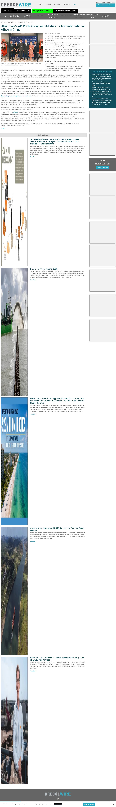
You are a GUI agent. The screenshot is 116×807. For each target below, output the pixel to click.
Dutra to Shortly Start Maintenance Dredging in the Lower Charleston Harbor (101, 83)
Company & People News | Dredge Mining (14, 16)
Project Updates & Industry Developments (53, 16)
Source (3, 128)
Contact (48, 4)
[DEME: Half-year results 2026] (14, 332)
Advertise (57, 4)
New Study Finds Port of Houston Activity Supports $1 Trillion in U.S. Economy (101, 104)
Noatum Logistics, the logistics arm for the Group (16, 96)
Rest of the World (23, 11)
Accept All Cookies (89, 804)
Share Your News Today (105, 5)
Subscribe (67, 4)
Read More (33, 157)
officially (15, 112)
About (40, 4)
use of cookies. (58, 804)
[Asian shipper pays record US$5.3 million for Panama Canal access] (14, 591)
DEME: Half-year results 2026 (43, 269)
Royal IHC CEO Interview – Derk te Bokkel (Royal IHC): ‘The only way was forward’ (57, 658)
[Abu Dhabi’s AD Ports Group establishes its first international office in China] (22, 47)
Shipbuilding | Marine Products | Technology (79, 16)
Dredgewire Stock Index (42, 11)
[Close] (113, 804)
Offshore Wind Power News (65, 11)
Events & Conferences (27, 16)
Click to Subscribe (102, 167)
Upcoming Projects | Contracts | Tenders (92, 16)
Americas (7, 11)
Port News (40, 16)
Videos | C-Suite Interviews (105, 16)
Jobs (74, 4)
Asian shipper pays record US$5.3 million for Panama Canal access (57, 529)
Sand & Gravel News (66, 16)
